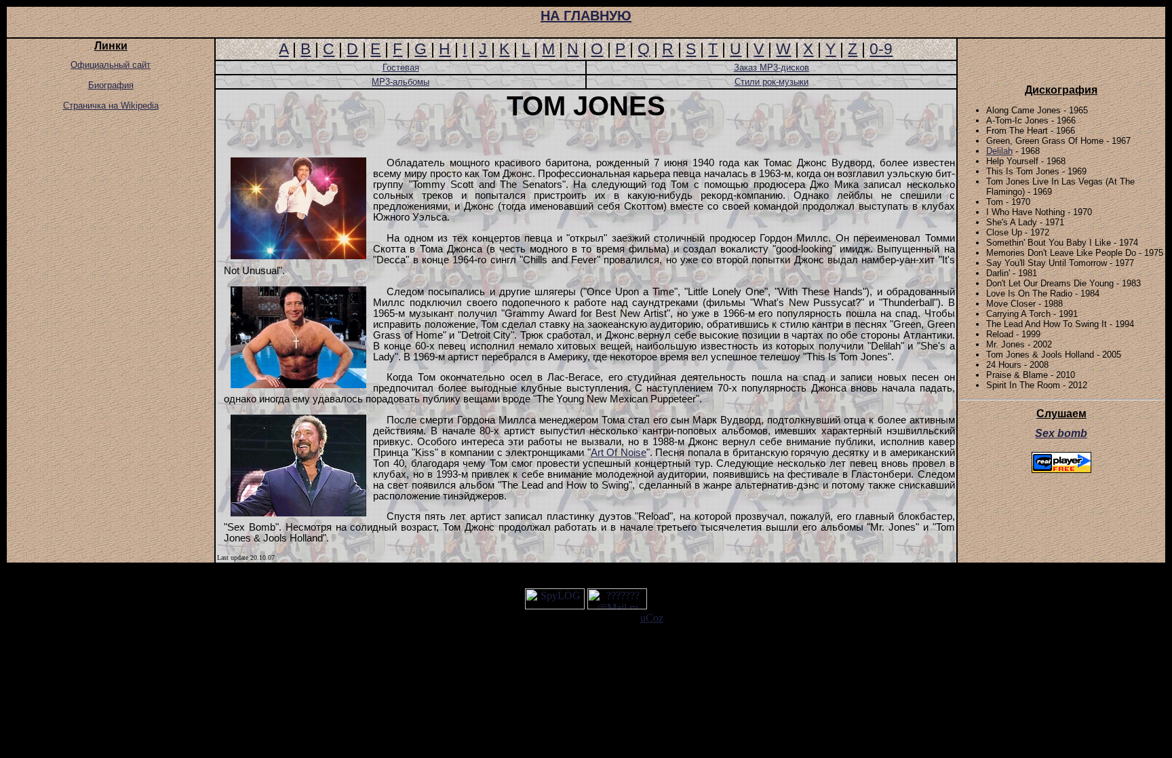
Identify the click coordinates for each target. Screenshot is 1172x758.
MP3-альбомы (400, 82)
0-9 (881, 49)
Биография (111, 85)
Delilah (999, 151)
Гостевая (401, 67)
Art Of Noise (618, 452)
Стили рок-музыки (771, 82)
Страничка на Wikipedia (111, 105)
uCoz (651, 618)
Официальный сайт (111, 65)
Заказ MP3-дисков (771, 67)
